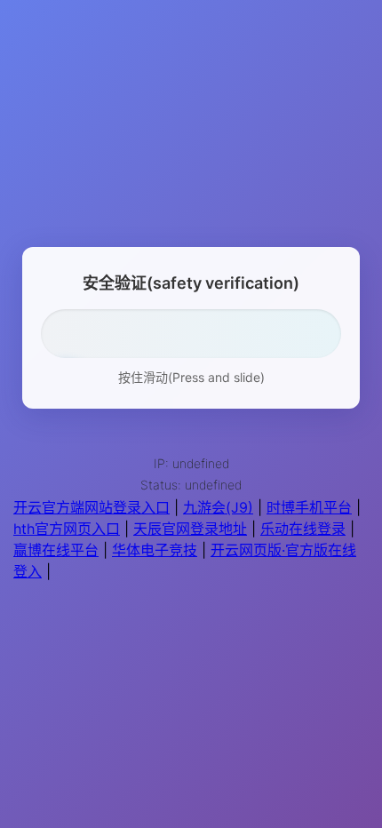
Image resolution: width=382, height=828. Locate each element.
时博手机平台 (309, 507)
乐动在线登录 (303, 528)
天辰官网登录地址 (190, 528)
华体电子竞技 (154, 550)
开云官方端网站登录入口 (91, 507)
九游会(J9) (218, 507)
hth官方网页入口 (66, 528)
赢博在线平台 (56, 550)
